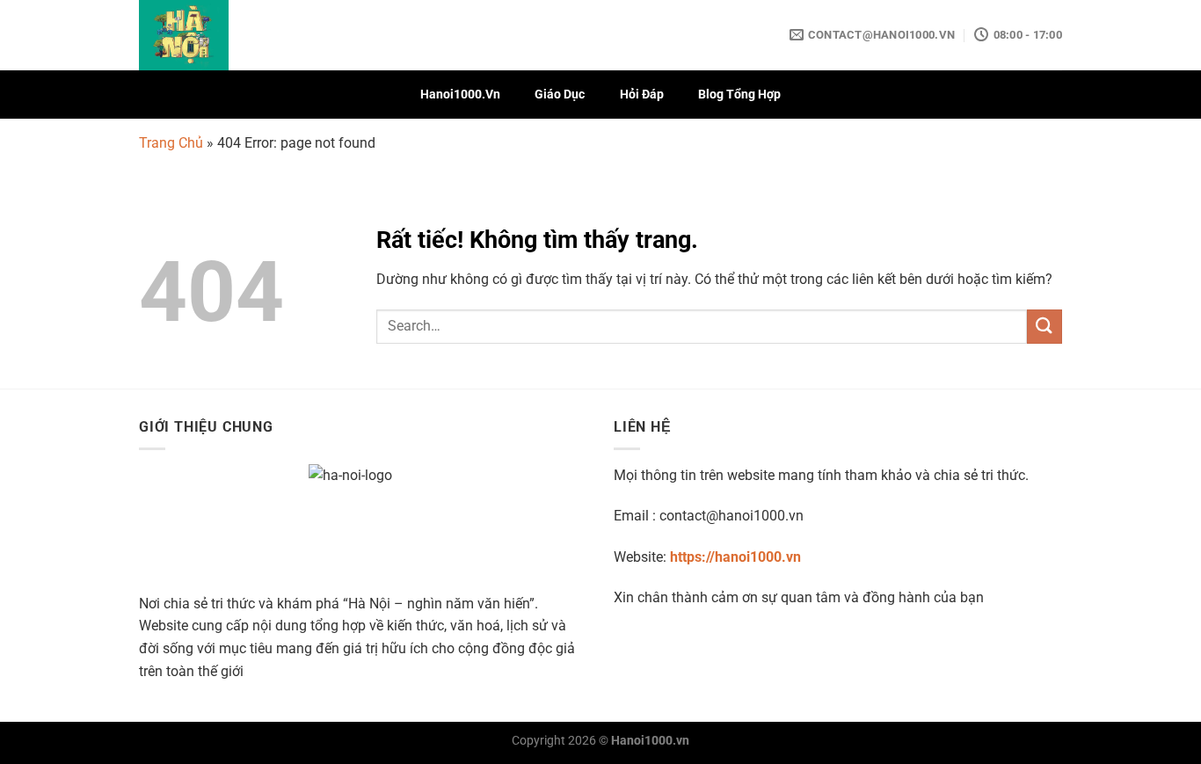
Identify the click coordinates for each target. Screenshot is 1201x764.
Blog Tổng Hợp (739, 94)
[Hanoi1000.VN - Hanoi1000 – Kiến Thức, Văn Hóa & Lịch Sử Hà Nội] (227, 35)
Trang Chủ (171, 143)
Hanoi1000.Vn (460, 94)
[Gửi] (1044, 326)
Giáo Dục (560, 94)
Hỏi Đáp (642, 94)
